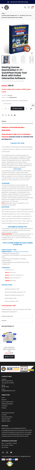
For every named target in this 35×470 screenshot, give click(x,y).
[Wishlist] (28, 7)
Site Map (4, 408)
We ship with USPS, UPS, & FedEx (19, 2)
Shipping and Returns (7, 404)
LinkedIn (9, 115)
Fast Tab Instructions (7, 417)
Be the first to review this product (16, 81)
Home (3, 13)
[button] (31, 53)
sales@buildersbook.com (8, 390)
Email (14, 115)
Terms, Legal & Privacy (7, 402)
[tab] (17, 121)
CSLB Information (6, 419)
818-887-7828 (5, 387)
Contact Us (4, 406)
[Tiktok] (7, 452)
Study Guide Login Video (8, 413)
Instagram (3, 452)
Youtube (11, 452)
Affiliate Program (6, 421)
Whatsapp (11, 115)
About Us (4, 399)
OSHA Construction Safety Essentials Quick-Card (9, 349)
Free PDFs (4, 415)
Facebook (3, 115)
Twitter (6, 115)
